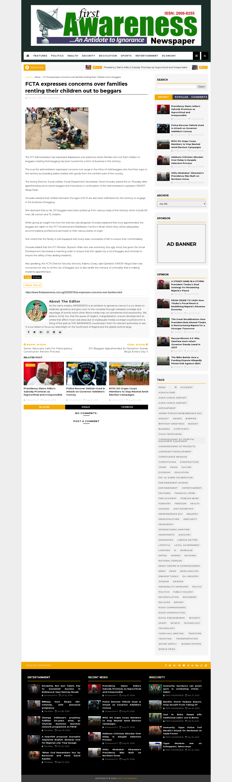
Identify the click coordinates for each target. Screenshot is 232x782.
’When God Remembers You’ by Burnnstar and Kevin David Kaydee (61, 755)
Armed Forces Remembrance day (180, 413)
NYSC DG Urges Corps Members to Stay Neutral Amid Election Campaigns (128, 391)
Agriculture (167, 392)
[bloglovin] (184, 665)
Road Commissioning (172, 607)
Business (164, 429)
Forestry (165, 503)
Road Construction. (172, 612)
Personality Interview (173, 586)
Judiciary (184, 535)
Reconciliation (169, 597)
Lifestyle (164, 545)
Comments (199, 97)
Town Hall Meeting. (171, 633)
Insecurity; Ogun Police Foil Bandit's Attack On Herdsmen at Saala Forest (182, 730)
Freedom (181, 503)
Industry (192, 514)
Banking (191, 418)
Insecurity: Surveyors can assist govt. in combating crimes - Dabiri (182, 689)
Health (73, 55)
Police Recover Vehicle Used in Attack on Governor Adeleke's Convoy (85, 391)
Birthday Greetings (171, 423)
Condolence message (173, 457)
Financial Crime (185, 493)
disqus (86, 407)
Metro (163, 555)
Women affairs (191, 644)
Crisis (174, 467)
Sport (163, 623)
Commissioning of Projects (177, 446)
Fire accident (168, 498)
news (162, 571)
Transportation (187, 638)
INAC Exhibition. (183, 509)
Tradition (194, 633)
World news (167, 649)
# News (36, 277)
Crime (162, 467)
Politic (197, 586)
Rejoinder (189, 597)
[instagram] (201, 665)
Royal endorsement (172, 618)
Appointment (167, 408)
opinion (164, 581)
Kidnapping (166, 540)
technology (192, 623)
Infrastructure (169, 519)
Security (88, 55)
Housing (164, 509)
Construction (189, 462)
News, (57, 98)
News (82, 67)
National (190, 555)
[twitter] (170, 665)
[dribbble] (188, 665)
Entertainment (147, 55)
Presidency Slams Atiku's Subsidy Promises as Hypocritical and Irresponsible (129, 67)
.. (170, 387)
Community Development (175, 451)
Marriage (186, 550)
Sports (126, 55)
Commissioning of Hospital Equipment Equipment (177, 440)
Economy (169, 55)
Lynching (164, 550)
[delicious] (206, 665)
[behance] (197, 665)
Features (40, 55)
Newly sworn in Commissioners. (180, 566)
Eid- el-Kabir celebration (176, 477)
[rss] (192, 665)
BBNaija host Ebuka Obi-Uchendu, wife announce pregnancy (61, 704)
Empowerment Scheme (173, 483)
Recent (163, 97)
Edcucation (108, 55)
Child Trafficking (170, 434)
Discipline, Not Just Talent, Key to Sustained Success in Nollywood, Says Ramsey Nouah (61, 689)
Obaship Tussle (168, 576)
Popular (181, 97)
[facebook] (165, 665)
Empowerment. (168, 488)
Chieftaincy (181, 429)
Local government (187, 545)
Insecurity (190, 519)
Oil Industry (190, 576)
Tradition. (165, 638)
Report (179, 602)
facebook (127, 407)
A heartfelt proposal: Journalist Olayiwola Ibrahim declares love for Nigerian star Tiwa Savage (61, 739)
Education (182, 472)
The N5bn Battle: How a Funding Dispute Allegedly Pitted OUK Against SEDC (186, 360)
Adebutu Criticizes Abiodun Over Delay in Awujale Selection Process (187, 160)
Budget (193, 423)
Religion (164, 602)
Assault (164, 418)
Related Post (33, 357)
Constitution (167, 462)
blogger (44, 407)
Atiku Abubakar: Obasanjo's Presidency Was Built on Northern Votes (187, 176)
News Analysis (189, 571)
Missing (176, 555)
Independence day (171, 514)
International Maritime (174, 529)
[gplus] (175, 665)
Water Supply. (168, 644)
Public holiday (183, 592)
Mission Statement (38, 665)
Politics (57, 55)
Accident (187, 387)
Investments (167, 535)
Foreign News (190, 498)
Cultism (186, 467)
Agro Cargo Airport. (173, 403)
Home (28, 77)
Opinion (178, 581)
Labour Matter (187, 540)
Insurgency (166, 524)
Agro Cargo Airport (173, 398)
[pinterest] (179, 665)
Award (177, 418)
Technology (167, 628)
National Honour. (171, 560)
